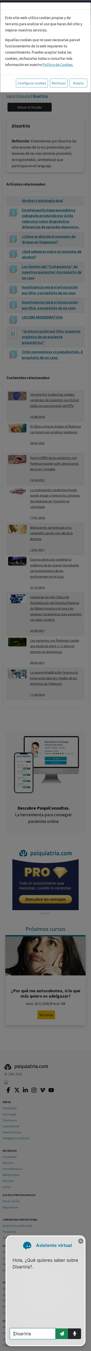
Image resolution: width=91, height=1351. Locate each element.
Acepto (78, 83)
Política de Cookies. (57, 64)
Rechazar (59, 83)
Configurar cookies (32, 83)
